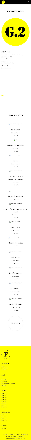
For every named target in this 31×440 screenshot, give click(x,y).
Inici (3, 377)
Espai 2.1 (4, 403)
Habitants (4, 379)
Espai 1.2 (4, 399)
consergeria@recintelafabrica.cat (14, 438)
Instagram (4, 428)
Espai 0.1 (4, 393)
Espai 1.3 (4, 401)
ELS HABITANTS (15, 115)
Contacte (4, 385)
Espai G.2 (4, 416)
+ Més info (15, 135)
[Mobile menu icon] (28, 2)
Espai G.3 (4, 418)
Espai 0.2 (4, 395)
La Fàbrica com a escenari (8, 383)
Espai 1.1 (4, 397)
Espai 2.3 (4, 407)
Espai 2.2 (4, 405)
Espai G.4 (4, 420)
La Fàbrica (4, 381)
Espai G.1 (4, 414)
